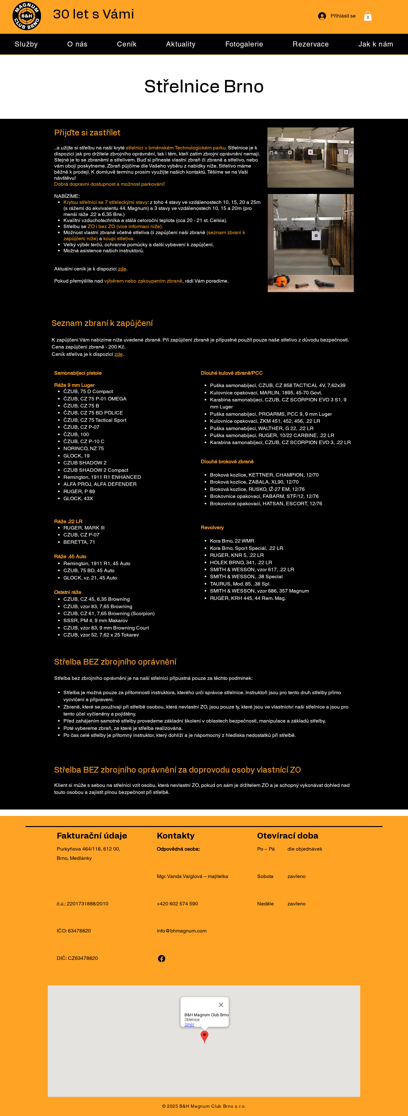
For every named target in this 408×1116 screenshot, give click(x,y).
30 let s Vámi (93, 14)
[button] (368, 16)
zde (122, 269)
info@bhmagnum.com (182, 931)
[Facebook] (161, 958)
